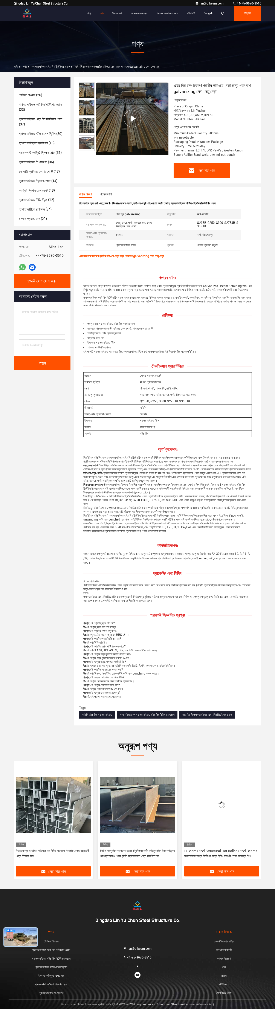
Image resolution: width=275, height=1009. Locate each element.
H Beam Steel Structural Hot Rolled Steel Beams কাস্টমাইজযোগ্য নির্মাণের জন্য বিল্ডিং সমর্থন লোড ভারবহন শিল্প (136, 853)
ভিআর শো (117, 13)
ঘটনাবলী (191, 13)
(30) (40, 134)
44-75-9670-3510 (248, 3)
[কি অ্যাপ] (22, 267)
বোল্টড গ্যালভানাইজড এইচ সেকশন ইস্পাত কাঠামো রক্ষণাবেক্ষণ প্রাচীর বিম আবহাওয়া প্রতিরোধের (218, 853)
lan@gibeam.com (212, 3)
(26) (30, 95)
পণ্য (102, 13)
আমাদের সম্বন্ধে (139, 13)
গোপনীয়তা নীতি (223, 993)
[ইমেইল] (32, 267)
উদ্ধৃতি (247, 13)
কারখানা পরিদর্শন (224, 950)
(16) (37, 143)
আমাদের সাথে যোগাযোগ (167, 13)
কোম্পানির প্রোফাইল (224, 941)
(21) (33, 219)
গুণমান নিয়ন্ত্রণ (224, 958)
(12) (36, 200)
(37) (40, 121)
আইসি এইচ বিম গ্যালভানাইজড (97, 714)
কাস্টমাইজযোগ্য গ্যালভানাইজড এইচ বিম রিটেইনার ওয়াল (147, 714)
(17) (39, 171)
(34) (35, 209)
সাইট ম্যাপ (224, 984)
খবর (224, 967)
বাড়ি (89, 13)
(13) (37, 190)
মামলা (224, 975)
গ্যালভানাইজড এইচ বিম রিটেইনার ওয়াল (51, 66)
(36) (36, 162)
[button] (21, 815)
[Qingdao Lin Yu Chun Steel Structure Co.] (27, 13)
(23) (40, 107)
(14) (38, 181)
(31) (40, 153)
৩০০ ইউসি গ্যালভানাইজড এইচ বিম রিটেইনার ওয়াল (207, 714)
